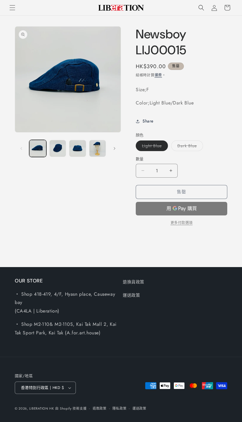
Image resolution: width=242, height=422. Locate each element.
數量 (140, 159)
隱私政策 (119, 408)
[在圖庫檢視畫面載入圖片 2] (57, 148)
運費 (158, 75)
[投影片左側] (21, 148)
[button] (12, 7)
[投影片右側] (114, 148)
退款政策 (100, 408)
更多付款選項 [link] (182, 222)
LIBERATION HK (41, 408)
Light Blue (154, 147)
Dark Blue (189, 147)
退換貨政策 (133, 282)
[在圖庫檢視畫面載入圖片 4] (97, 148)
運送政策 (131, 295)
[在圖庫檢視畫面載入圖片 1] (37, 148)
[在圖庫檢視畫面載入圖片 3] (77, 148)
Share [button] (148, 121)
